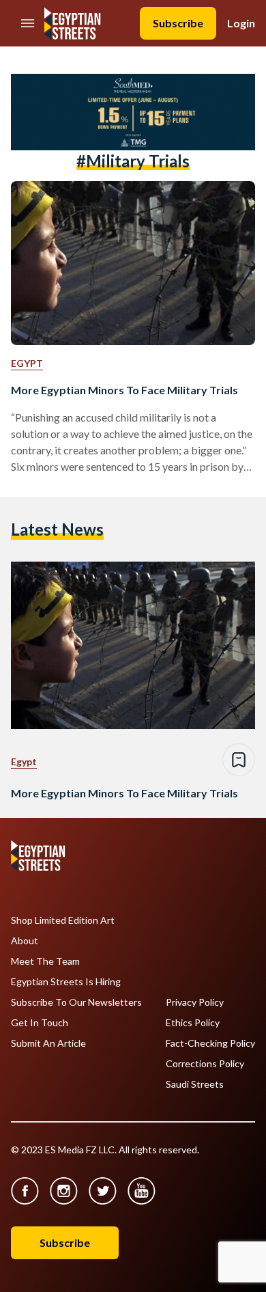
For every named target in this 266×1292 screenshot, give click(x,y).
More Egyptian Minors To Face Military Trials (124, 389)
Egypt (27, 363)
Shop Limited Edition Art (63, 920)
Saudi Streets (195, 1084)
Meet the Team (45, 961)
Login (241, 22)
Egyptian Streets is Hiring (66, 981)
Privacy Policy (195, 1002)
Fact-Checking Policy (210, 1043)
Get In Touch (39, 1022)
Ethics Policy (193, 1022)
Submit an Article (48, 1043)
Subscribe (178, 22)
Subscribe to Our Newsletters (76, 1002)
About (24, 940)
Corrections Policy (205, 1063)
